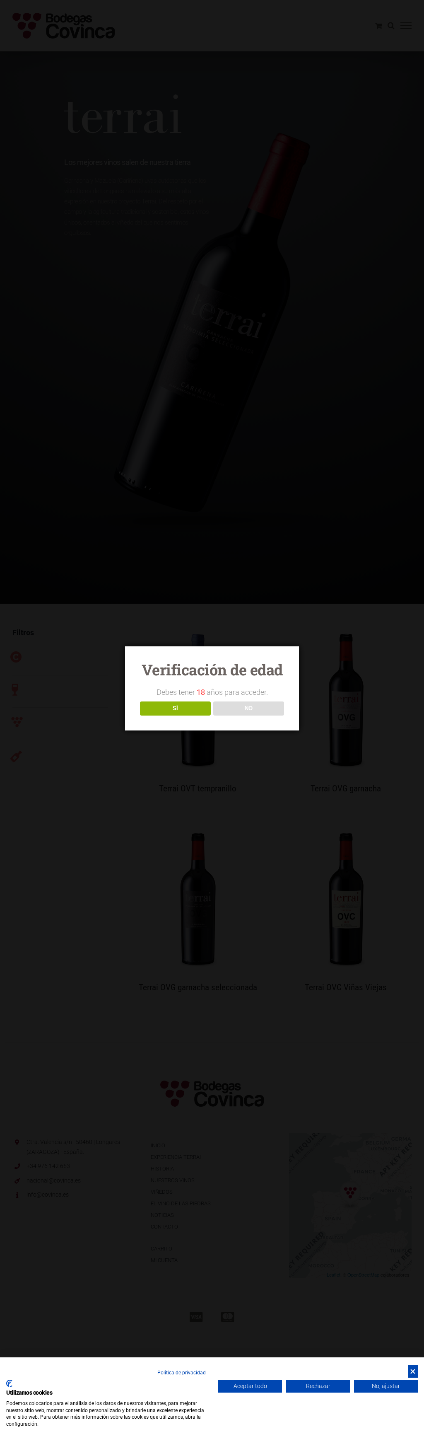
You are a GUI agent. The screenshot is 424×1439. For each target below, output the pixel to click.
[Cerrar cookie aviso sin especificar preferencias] (413, 1371)
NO (249, 708)
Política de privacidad (181, 1373)
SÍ (175, 708)
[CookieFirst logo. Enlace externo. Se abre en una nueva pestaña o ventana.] (9, 1383)
